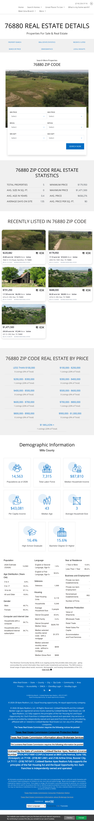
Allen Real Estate (20, 682)
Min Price (13, 112)
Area (79, 682)
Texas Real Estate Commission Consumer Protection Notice (47, 732)
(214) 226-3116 (81, 3)
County (41, 682)
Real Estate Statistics (47, 42)
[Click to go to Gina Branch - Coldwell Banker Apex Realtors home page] (8, 7)
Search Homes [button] (33, 7)
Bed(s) (12, 123)
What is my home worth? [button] (79, 7)
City (48, 682)
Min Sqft (13, 134)
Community (69, 682)
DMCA (42, 686)
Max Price (51, 112)
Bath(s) (50, 123)
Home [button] (21, 7)
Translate (64, 806)
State (32, 682)
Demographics (47, 49)
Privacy (20, 686)
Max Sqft (50, 134)
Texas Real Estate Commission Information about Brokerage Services (47, 797)
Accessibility (31, 686)
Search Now (75, 146)
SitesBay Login (70, 686)
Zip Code (57, 682)
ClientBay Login (54, 686)
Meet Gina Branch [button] (26, 11)
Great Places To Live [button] (54, 7)
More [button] (41, 11)
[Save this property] (43, 233)
